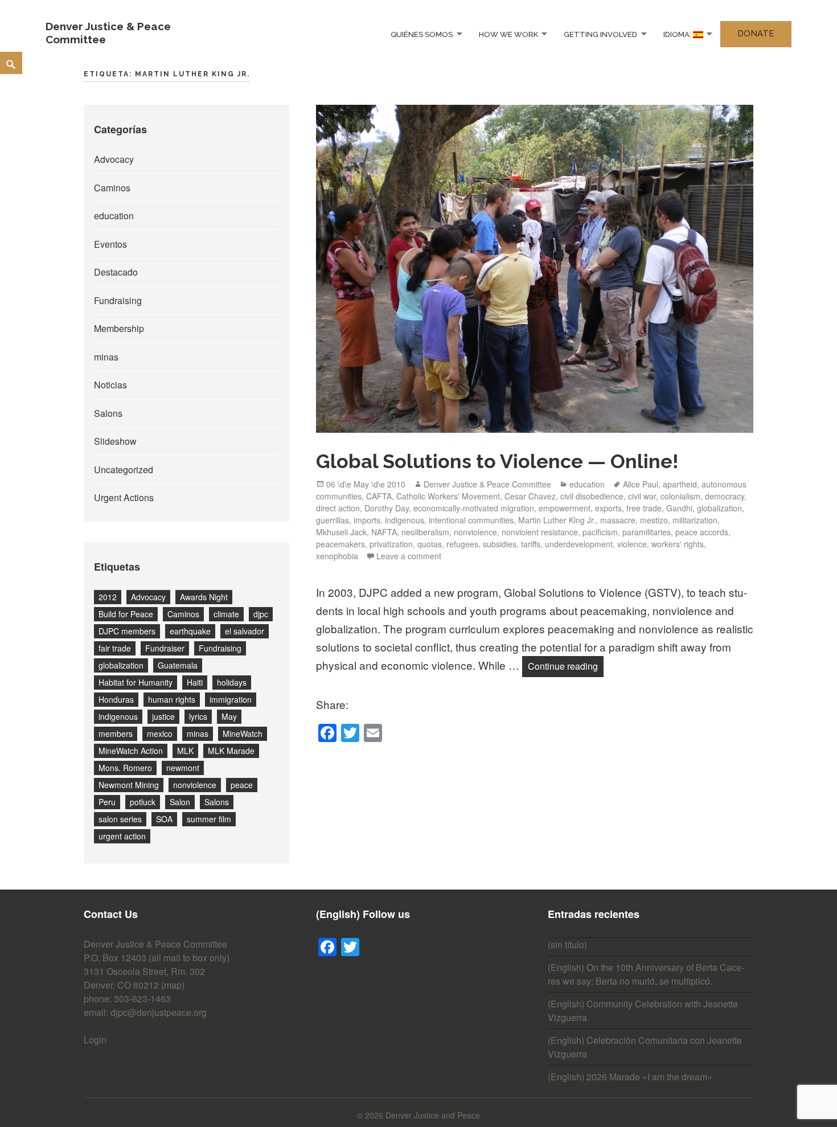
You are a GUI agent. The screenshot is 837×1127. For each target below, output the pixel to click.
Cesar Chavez (530, 496)
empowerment (564, 508)
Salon (180, 802)
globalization (121, 665)
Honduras (116, 699)
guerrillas (332, 520)
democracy (724, 496)
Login (95, 1039)
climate (226, 614)
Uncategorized (123, 469)
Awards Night (204, 597)
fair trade (115, 648)
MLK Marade (231, 750)
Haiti (195, 682)
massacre (617, 520)
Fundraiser (164, 648)
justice (163, 716)
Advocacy (114, 159)
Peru (107, 802)
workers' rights (677, 544)
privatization (391, 544)
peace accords (701, 532)
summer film (209, 819)
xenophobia (337, 556)
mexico (160, 733)
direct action (338, 508)
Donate (755, 33)
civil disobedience (591, 496)
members (116, 733)
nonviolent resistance (540, 532)
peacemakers (340, 544)
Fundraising (118, 300)
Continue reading (566, 666)
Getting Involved (600, 34)
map (173, 984)
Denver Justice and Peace (432, 1115)
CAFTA (379, 496)
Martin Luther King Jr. (557, 520)
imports (367, 520)
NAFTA (384, 532)
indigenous (118, 716)
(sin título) (567, 944)
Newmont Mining (129, 784)
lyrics (198, 716)
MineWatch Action (131, 750)
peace (242, 784)
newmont (182, 767)
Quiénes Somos (422, 34)
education (114, 215)
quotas (429, 544)
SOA (164, 819)
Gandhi (679, 508)
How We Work (508, 34)
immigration (231, 699)
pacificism (600, 532)
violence (632, 544)
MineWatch (242, 733)
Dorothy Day (386, 508)
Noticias (110, 384)
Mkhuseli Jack (341, 532)
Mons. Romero (125, 767)
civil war (642, 496)
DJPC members (127, 631)
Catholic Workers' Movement (448, 496)
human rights (171, 699)
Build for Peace (126, 614)
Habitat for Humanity (136, 682)
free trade (644, 508)
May (229, 716)
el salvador (244, 631)
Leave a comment (408, 556)
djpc (260, 614)
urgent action (122, 836)
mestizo (654, 520)
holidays (232, 682)
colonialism (680, 496)
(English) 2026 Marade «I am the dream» (630, 1076)
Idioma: (678, 34)
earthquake (190, 631)
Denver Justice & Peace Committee (487, 484)
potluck (142, 802)
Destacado (116, 271)
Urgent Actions (124, 497)
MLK (185, 750)
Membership (119, 328)
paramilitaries (646, 532)
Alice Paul (640, 484)
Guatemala (178, 665)
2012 (108, 597)
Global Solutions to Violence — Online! (497, 461)
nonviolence (194, 784)
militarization (694, 520)
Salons (108, 413)
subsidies (499, 544)
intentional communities (471, 520)
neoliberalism (425, 532)
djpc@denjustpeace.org (158, 1012)
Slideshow (115, 441)
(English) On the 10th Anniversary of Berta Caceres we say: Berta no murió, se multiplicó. (646, 974)
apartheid (680, 484)
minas (106, 356)
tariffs (530, 544)
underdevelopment (579, 544)
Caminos (112, 187)
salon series (120, 819)
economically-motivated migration (473, 508)
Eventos (110, 244)
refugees (462, 544)
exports (608, 508)
